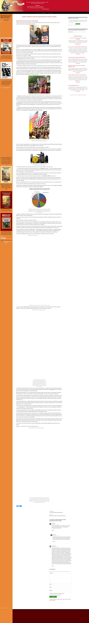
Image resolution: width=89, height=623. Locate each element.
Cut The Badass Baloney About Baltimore (56, 512)
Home (37, 12)
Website (50, 590)
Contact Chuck (50, 12)
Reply (53, 530)
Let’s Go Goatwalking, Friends (73, 85)
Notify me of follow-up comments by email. (57, 593)
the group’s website (35, 226)
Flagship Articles (43, 12)
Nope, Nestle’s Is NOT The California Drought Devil (57, 515)
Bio (39, 12)
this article (27, 74)
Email (50, 587)
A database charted (20, 214)
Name (50, 584)
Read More (78, 44)
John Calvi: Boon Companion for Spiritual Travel (76, 57)
